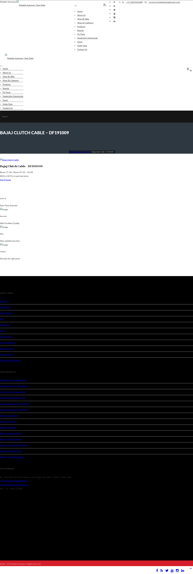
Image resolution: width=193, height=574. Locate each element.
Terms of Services (8, 343)
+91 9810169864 (7, 481)
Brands (80, 30)
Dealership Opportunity (87, 38)
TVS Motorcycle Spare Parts (12, 398)
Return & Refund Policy (10, 360)
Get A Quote (5, 180)
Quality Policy (6, 337)
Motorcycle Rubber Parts (11, 451)
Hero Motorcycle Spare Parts (13, 392)
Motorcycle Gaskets (9, 416)
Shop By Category (85, 23)
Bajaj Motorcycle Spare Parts (13, 380)
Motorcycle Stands (8, 427)
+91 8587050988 (133, 2)
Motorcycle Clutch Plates (11, 439)
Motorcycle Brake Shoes (11, 433)
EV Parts (81, 34)
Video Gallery (6, 313)
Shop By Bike (83, 19)
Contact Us (82, 49)
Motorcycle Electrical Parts (12, 457)
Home (80, 11)
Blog (2, 319)
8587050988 (21, 481)
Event (79, 42)
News (2, 331)
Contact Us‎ (5, 307)
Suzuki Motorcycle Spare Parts (13, 410)
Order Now (82, 46)
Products (81, 26)
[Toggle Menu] (76, 5)
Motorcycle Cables (8, 421)
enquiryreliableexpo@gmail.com (164, 2)
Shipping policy (6, 348)
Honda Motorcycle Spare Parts (13, 386)
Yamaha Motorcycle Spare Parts (14, 404)
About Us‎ (81, 15)
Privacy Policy (6, 354)
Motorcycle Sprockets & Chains (14, 445)
